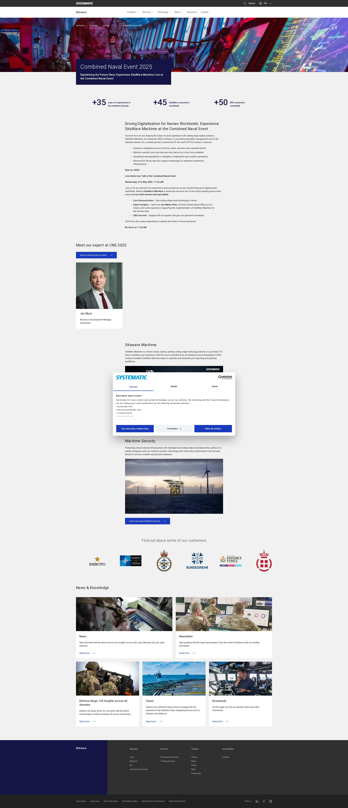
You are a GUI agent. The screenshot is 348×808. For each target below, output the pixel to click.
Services (146, 12)
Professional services (170, 757)
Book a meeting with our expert (93, 255)
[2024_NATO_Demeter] (106, 561)
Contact (204, 12)
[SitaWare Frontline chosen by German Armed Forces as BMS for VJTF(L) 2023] (173, 561)
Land (132, 757)
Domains (134, 749)
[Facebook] (263, 801)
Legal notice (95, 801)
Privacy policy (81, 801)
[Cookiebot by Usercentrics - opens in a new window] (220, 377)
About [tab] (215, 386)
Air (131, 765)
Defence (81, 12)
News (177, 12)
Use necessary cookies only (135, 428)
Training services (168, 761)
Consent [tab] (133, 387)
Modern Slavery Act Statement (153, 801)
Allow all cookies (213, 428)
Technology (162, 12)
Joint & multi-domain (139, 769)
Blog (193, 769)
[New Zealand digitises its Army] (206, 561)
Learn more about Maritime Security (144, 521)
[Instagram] (270, 801)
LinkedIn (225, 757)
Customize (172, 428)
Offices (194, 757)
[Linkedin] (257, 801)
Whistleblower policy (130, 801)
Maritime (133, 761)
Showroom (192, 12)
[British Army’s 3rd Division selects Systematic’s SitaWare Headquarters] (139, 561)
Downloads (196, 773)
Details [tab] (174, 386)
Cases (194, 765)
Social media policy (111, 801)
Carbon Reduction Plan (177, 801)
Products (131, 12)
